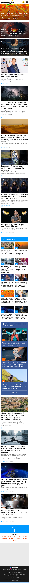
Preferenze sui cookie (12, 575)
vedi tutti (14, 392)
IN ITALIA (18, 538)
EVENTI (14, 540)
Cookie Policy (22, 574)
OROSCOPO (5, 538)
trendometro (10, 239)
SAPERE (25, 537)
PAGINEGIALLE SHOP (22, 569)
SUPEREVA (20, 572)
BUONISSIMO (14, 572)
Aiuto (20, 575)
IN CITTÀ (11, 538)
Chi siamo (6, 574)
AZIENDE (24, 538)
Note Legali (11, 574)
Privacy (16, 574)
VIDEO (19, 537)
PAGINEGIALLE (14, 569)
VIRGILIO (8, 569)
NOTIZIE (4, 537)
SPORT (9, 537)
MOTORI (14, 537)
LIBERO (4, 569)
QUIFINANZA (9, 572)
